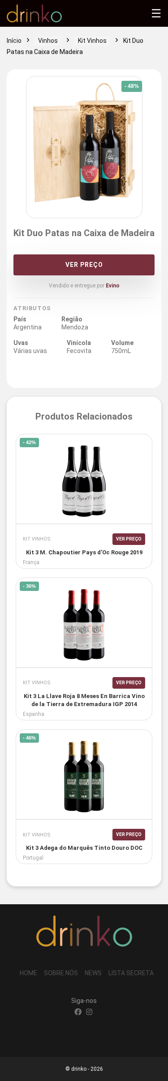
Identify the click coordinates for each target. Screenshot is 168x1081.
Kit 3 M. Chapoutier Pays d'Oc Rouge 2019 (84, 552)
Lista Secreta (131, 973)
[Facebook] (77, 1013)
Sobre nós (61, 973)
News (93, 973)
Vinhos (48, 40)
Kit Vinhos (92, 40)
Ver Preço (84, 264)
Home (28, 973)
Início (14, 40)
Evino (113, 286)
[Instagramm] (89, 1013)
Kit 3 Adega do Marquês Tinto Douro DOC (84, 847)
